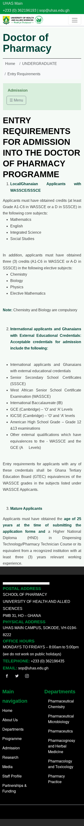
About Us (10, 719)
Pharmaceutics (60, 731)
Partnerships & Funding (14, 788)
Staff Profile (12, 776)
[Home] (23, 20)
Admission (11, 748)
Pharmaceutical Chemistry (61, 703)
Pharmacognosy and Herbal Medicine (61, 746)
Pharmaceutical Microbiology (61, 718)
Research (10, 757)
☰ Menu (16, 100)
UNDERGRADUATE (39, 64)
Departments (13, 729)
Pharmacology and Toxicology (60, 763)
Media (7, 766)
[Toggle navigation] (74, 20)
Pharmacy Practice (56, 778)
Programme (12, 738)
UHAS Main (13, 3)
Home (10, 64)
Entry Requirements (23, 74)
